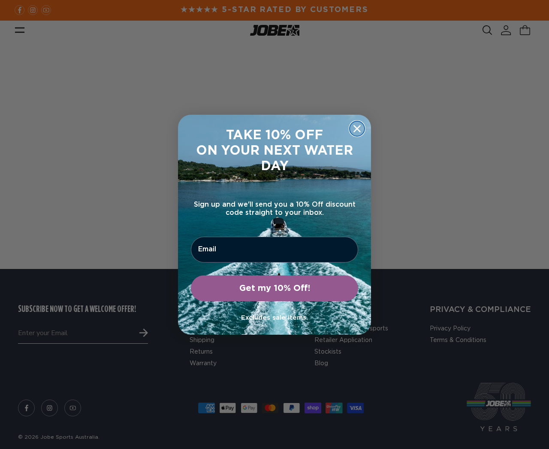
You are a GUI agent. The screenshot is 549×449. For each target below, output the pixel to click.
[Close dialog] (357, 128)
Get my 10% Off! (274, 288)
